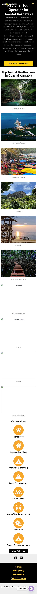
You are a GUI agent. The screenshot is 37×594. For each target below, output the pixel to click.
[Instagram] (21, 557)
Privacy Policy (18, 570)
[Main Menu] (33, 4)
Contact (18, 566)
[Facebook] (15, 557)
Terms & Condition (18, 578)
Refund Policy (18, 574)
